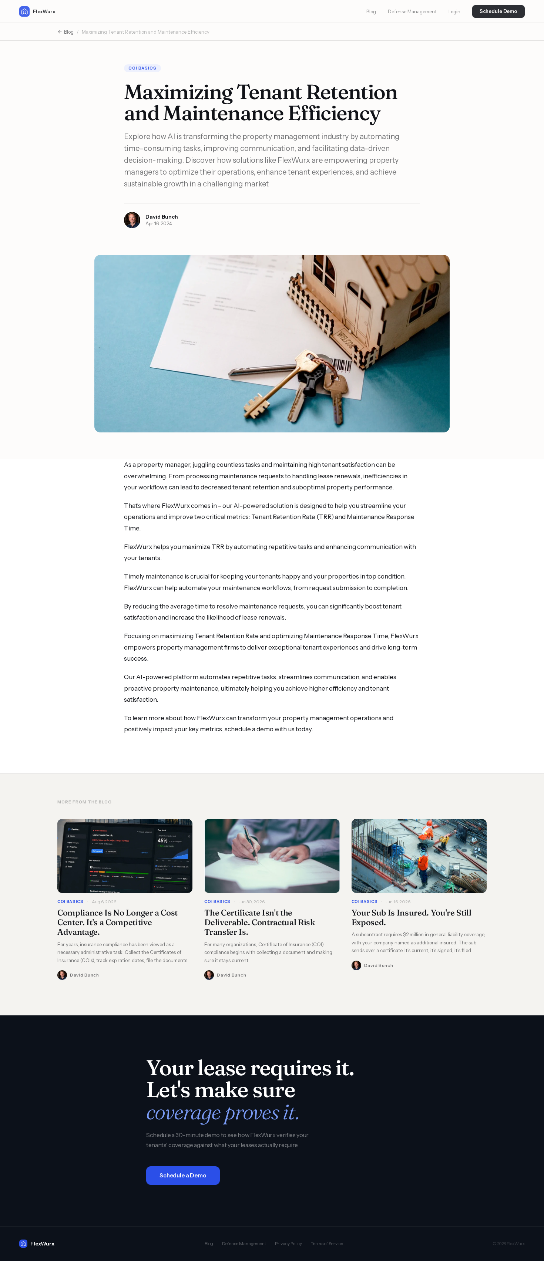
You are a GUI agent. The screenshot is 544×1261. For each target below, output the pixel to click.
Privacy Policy (288, 1243)
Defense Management (412, 11)
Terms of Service (327, 1243)
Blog (371, 11)
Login (454, 11)
